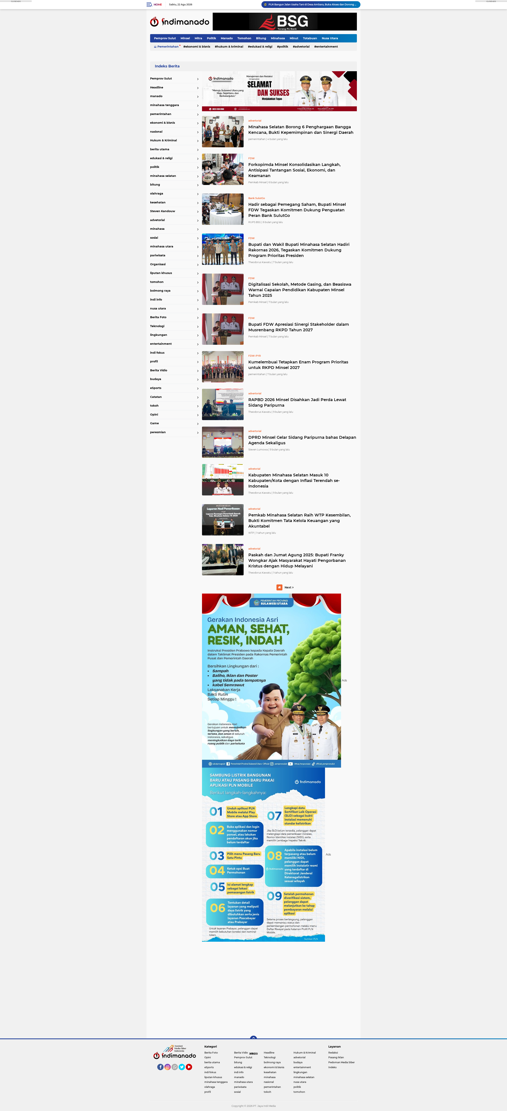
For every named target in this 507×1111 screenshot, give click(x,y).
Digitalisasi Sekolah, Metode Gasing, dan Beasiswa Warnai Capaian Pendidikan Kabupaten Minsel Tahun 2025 (299, 290)
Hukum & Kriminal (230, 46)
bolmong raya (160, 290)
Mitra (198, 38)
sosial (154, 237)
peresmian (158, 432)
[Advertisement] (279, 988)
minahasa (157, 229)
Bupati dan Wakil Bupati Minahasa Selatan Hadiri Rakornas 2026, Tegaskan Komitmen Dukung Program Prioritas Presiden (299, 250)
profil (154, 361)
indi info (156, 299)
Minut (294, 38)
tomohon (157, 282)
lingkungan (158, 335)
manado (156, 96)
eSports (155, 388)
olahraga (156, 193)
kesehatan (158, 202)
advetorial (302, 46)
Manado (227, 38)
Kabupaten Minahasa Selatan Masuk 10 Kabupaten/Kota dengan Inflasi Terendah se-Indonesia (294, 480)
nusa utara (158, 308)
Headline (156, 87)
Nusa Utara (330, 38)
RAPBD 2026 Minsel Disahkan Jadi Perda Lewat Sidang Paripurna (297, 402)
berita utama (159, 149)
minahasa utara (161, 246)
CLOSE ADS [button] (16, 1)
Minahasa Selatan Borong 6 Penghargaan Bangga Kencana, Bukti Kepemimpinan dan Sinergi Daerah (301, 130)
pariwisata (157, 255)
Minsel (185, 38)
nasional (156, 131)
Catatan (156, 397)
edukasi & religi (261, 46)
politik (283, 46)
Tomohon (244, 38)
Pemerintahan (168, 46)
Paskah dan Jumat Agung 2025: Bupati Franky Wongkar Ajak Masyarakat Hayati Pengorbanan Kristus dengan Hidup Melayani (297, 560)
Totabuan (310, 38)
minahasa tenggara (164, 105)
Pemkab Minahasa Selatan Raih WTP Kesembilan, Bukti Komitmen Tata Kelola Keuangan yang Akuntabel (299, 521)
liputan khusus (161, 273)
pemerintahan (160, 114)
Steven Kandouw (162, 211)
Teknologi (157, 326)
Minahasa (278, 38)
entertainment (327, 46)
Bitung (261, 38)
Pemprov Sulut (165, 38)
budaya (155, 379)
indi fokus (157, 352)
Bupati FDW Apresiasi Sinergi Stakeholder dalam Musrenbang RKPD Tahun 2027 (298, 327)
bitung (155, 184)
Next (288, 587)
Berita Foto (158, 317)
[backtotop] (253, 1039)
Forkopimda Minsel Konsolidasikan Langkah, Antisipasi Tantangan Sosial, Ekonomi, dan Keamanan (294, 170)
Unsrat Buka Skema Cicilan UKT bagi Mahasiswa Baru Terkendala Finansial (313, 5)
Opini (154, 414)
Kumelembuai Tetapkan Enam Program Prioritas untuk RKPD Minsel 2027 (298, 365)
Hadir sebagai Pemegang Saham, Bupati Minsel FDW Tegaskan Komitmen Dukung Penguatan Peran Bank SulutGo (297, 210)
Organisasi (158, 264)
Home (158, 4)
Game (154, 423)
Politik (211, 38)
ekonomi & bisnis (197, 46)
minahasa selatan (163, 176)
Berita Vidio (158, 370)
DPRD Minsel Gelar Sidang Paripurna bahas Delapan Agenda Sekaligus (302, 440)
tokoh (154, 405)
